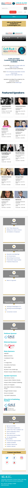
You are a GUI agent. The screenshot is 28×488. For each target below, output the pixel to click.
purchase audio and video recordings (17, 66)
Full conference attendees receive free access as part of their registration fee (15, 73)
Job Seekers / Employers (13, 232)
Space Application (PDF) (13, 431)
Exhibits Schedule (11, 442)
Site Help (24, 479)
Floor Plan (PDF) (11, 433)
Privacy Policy (17, 479)
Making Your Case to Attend (14, 230)
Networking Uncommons (13, 258)
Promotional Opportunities (14, 440)
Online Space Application (13, 428)
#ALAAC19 (12, 12)
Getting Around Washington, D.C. (13, 309)
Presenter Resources (12, 261)
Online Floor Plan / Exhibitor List (15, 429)
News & (11, 280)
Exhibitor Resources (12, 444)
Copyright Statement (7, 479)
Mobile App (18, 82)
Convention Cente (11, 312)
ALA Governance (11, 256)
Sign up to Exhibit (11, 426)
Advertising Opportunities (13, 435)
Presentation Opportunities (14, 260)
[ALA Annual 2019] (14, 3)
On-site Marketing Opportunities (10, 438)
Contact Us (19, 12)
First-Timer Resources (12, 228)
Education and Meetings (13, 254)
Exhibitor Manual (11, 446)
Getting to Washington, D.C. (14, 306)
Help (25, 12)
